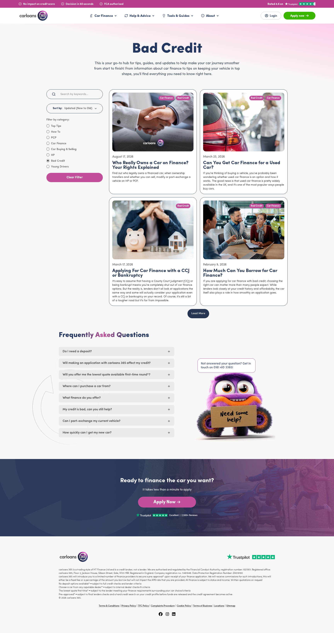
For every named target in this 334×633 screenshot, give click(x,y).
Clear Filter (74, 177)
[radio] (47, 125)
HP (53, 155)
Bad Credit (58, 161)
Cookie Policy (184, 606)
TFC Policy (143, 606)
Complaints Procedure (163, 606)
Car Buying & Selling (64, 149)
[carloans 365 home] (33, 15)
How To (55, 132)
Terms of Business (202, 606)
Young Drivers (60, 167)
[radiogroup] (74, 146)
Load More (198, 313)
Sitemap (230, 606)
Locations (219, 606)
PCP (53, 137)
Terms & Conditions (109, 606)
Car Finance (58, 143)
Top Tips (56, 126)
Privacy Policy (128, 606)
